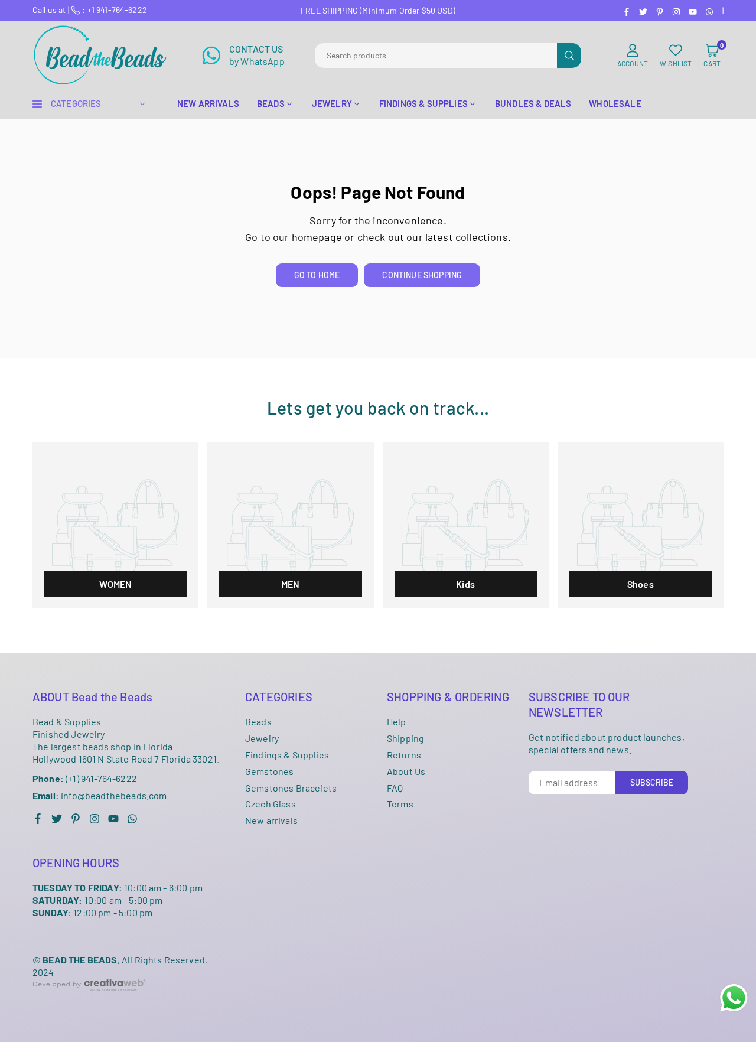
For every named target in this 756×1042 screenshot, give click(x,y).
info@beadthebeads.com (99, 796)
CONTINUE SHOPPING (422, 275)
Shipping (405, 738)
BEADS (271, 103)
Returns (404, 754)
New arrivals (271, 820)
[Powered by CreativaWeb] (89, 999)
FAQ (395, 787)
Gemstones (269, 771)
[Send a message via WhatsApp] (734, 998)
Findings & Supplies (287, 754)
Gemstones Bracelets (291, 787)
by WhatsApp (257, 55)
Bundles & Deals (533, 103)
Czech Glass (270, 803)
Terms (400, 803)
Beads (258, 721)
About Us (406, 771)
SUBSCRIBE (651, 782)
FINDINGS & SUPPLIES (423, 103)
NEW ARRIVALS (208, 103)
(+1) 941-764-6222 (84, 778)
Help (396, 721)
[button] (712, 55)
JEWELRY (332, 103)
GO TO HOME (317, 275)
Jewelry (262, 738)
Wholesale (615, 103)
